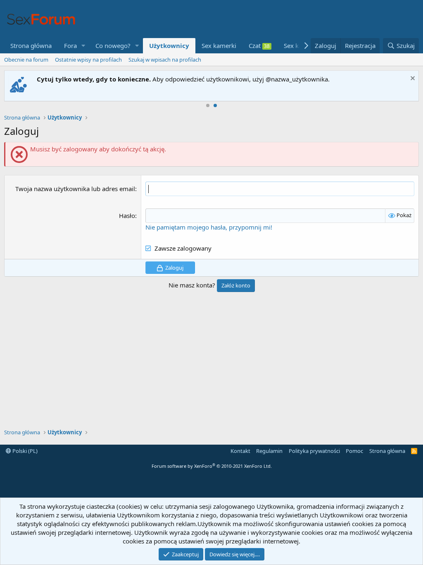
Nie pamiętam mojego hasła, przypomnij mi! (208, 227)
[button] (83, 45)
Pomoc (354, 451)
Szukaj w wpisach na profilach (164, 59)
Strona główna (31, 45)
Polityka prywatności (314, 451)
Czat (259, 45)
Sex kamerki (219, 45)
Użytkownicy (169, 45)
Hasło (127, 215)
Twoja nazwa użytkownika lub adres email (75, 188)
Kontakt (240, 451)
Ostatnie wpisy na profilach (88, 59)
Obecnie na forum (26, 59)
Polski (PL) (24, 451)
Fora (70, 45)
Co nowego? (113, 45)
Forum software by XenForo (212, 466)
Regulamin (269, 451)
